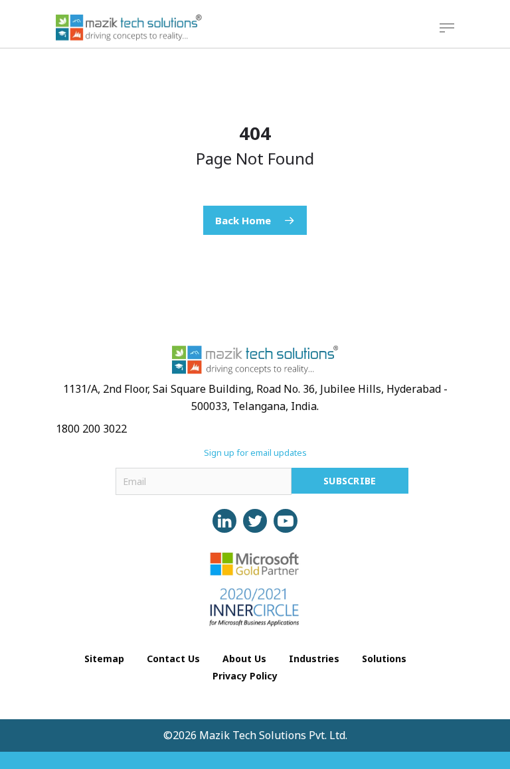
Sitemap (104, 658)
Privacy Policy (245, 675)
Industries (314, 658)
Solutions (384, 658)
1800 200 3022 (91, 428)
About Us (244, 658)
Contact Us (173, 658)
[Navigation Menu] (447, 28)
